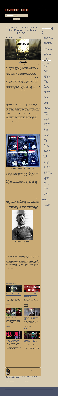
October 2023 (46, 107)
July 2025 (45, 81)
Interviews (46, 187)
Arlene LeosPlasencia (22, 37)
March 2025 (46, 86)
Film (45, 181)
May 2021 (45, 142)
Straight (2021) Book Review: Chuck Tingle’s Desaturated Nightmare (31, 318)
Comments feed (47, 204)
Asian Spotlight (47, 169)
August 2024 (46, 95)
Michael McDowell (8, 377)
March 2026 (46, 71)
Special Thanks (29, 393)
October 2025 (46, 77)
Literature (10, 376)
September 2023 (47, 108)
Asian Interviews (47, 166)
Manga (45, 189)
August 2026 (46, 65)
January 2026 (46, 74)
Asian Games (46, 165)
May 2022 (45, 128)
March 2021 (46, 145)
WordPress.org (46, 205)
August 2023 (46, 109)
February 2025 (46, 87)
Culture (45, 176)
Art (44, 158)
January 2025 (46, 88)
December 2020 (46, 149)
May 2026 (45, 69)
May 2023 (45, 113)
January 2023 (46, 118)
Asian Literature (47, 167)
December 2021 (46, 134)
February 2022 (46, 131)
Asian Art (45, 160)
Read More (8, 304)
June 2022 (46, 126)
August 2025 (46, 80)
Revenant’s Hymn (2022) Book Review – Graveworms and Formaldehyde (31, 295)
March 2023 (46, 115)
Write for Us (16, 19)
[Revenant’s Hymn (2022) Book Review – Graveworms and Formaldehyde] (32, 291)
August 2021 (46, 139)
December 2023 (46, 104)
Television (46, 192)
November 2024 (47, 91)
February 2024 (46, 102)
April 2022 (46, 129)
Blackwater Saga (24, 376)
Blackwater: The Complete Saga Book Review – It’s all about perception (22, 30)
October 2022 (46, 122)
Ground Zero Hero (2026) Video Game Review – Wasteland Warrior (48, 54)
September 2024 (47, 93)
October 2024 (46, 92)
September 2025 (47, 78)
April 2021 (46, 144)
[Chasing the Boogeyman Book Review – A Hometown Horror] (14, 291)
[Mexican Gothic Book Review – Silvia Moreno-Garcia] (14, 315)
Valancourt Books (15, 377)
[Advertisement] (23, 97)
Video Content (46, 197)
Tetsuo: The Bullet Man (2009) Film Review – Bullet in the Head (48, 43)
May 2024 (45, 98)
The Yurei (46, 194)
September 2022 (47, 123)
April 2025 (46, 85)
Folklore (45, 182)
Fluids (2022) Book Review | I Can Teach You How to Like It (13, 341)
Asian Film (46, 162)
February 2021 (46, 146)
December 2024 (46, 90)
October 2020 (46, 151)
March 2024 (46, 101)
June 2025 (46, 82)
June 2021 (46, 141)
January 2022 (46, 133)
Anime (45, 157)
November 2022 (47, 120)
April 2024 (46, 99)
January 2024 (46, 103)
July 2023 (45, 110)
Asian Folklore (46, 163)
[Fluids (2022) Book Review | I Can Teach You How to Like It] (14, 338)
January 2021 (46, 147)
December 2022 (46, 119)
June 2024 (46, 97)
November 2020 (47, 150)
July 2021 (45, 140)
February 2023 (46, 117)
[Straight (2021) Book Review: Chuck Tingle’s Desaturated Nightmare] (32, 315)
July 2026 (45, 66)
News (45, 190)
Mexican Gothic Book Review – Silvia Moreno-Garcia (13, 317)
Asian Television (47, 171)
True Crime (46, 195)
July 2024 (45, 96)
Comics (45, 174)
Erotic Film (46, 178)
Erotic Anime (46, 177)
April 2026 (46, 70)
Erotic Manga (46, 179)
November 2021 (47, 135)
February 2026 (46, 72)
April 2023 (46, 114)
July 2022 (45, 125)
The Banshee (15, 376)
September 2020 (47, 152)
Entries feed (46, 203)
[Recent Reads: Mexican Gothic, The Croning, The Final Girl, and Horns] (32, 338)
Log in (45, 201)
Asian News (46, 168)
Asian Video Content (48, 173)
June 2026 (46, 67)
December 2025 (46, 75)
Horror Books (35, 376)
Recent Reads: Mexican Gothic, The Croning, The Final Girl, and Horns (32, 341)
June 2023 (46, 112)
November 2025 (47, 76)
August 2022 (46, 124)
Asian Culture (46, 161)
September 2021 (47, 138)
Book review (30, 376)
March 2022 (46, 130)
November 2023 (47, 106)
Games (45, 183)
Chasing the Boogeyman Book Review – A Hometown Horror (13, 294)
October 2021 (46, 136)
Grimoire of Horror (16, 10)
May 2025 (45, 83)
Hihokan (45, 185)
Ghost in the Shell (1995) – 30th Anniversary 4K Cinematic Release (48, 40)
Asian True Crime (47, 172)
